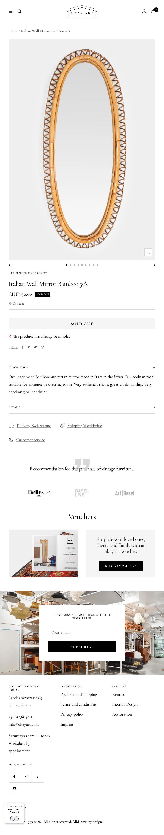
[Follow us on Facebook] (14, 776)
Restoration (122, 714)
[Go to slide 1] (66, 265)
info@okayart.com (24, 724)
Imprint (66, 724)
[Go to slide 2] (70, 265)
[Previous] (10, 264)
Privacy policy (72, 714)
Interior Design (125, 704)
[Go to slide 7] (89, 265)
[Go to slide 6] (85, 265)
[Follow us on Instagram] (26, 776)
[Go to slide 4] (78, 265)
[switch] (14, 818)
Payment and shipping (78, 694)
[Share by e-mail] (42, 347)
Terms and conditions (78, 704)
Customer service (30, 439)
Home (13, 31)
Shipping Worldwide (84, 425)
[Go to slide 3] (74, 265)
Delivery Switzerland (34, 425)
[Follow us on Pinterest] (38, 776)
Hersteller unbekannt (28, 273)
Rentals (118, 694)
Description (19, 367)
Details (15, 407)
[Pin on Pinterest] (29, 347)
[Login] (144, 11)
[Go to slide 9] (97, 265)
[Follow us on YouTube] (14, 788)
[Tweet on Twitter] (35, 347)
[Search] (19, 11)
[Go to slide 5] (82, 265)
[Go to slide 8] (93, 265)
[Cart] (153, 11)
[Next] (153, 264)
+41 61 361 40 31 (21, 716)
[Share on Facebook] (23, 347)
